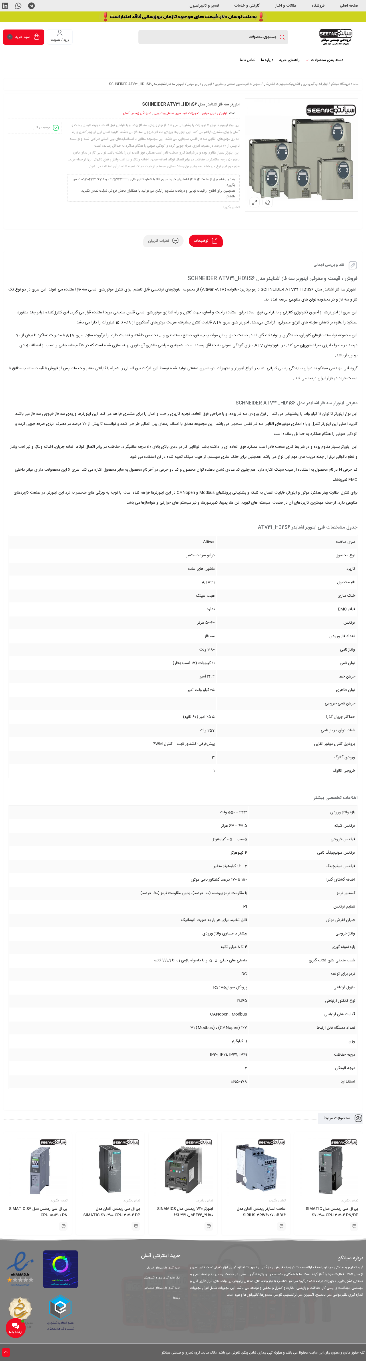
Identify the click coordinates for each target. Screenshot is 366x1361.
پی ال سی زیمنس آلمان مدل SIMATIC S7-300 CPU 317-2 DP (111, 1212)
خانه (355, 84)
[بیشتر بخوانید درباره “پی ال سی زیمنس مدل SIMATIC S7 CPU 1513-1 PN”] (63, 1226)
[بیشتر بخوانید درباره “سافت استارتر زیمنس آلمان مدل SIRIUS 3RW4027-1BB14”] (281, 1226)
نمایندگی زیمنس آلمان (137, 113)
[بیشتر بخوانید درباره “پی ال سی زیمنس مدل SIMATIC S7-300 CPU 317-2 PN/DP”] (354, 1226)
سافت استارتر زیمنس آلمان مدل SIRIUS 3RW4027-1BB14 (261, 1212)
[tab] (206, 241)
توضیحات (201, 241)
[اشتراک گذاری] (267, 202)
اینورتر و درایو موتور (199, 84)
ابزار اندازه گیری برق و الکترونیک (162, 1278)
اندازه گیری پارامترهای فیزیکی (163, 1268)
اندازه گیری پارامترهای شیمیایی (162, 1288)
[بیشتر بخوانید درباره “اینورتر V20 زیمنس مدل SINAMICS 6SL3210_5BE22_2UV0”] (208, 1226)
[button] (31, 6)
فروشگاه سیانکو (340, 84)
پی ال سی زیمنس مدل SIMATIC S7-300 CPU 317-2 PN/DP (332, 1212)
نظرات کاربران (159, 241)
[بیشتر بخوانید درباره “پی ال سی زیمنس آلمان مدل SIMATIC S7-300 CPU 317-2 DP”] (136, 1226)
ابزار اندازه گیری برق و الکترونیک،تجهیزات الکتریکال (296, 84)
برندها (176, 1298)
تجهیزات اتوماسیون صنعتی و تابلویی (237, 84)
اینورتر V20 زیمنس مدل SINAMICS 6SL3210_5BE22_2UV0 (185, 1212)
